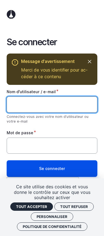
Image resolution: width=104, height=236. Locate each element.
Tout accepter (31, 206)
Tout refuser (74, 206)
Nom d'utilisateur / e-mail (31, 91)
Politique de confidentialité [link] (52, 226)
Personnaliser (52, 216)
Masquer (89, 61)
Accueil (52, 14)
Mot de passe (20, 132)
